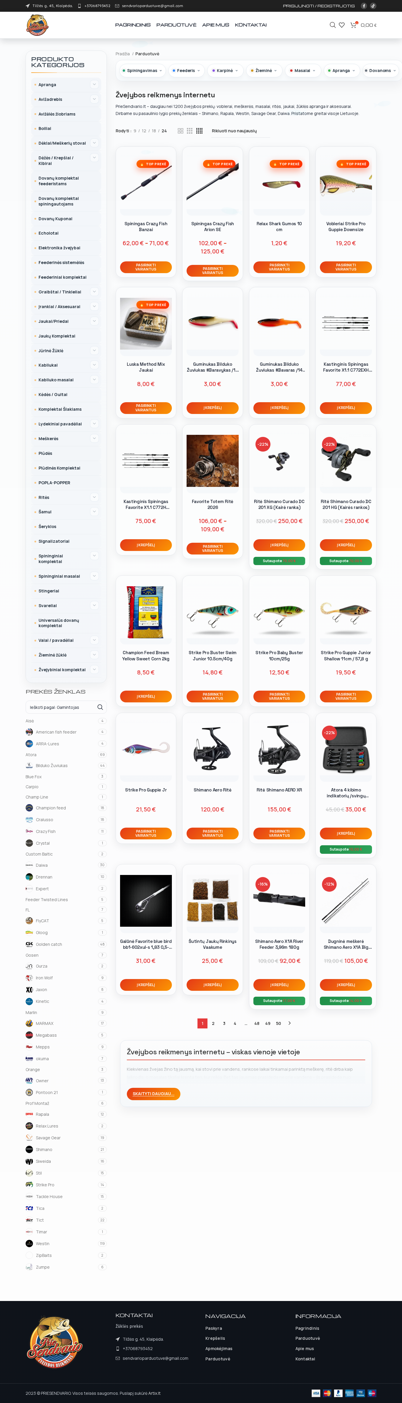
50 (278, 1023)
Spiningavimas (142, 70)
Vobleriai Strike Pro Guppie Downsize (346, 226)
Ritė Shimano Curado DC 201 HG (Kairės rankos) (346, 504)
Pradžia (123, 53)
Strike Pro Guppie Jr (146, 790)
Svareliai (48, 605)
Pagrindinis (307, 1328)
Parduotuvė (217, 1359)
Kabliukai (48, 365)
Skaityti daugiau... (154, 1093)
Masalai (302, 70)
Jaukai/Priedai (54, 321)
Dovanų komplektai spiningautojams (59, 201)
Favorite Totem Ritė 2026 (212, 504)
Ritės (44, 497)
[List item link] (93, 6)
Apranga (47, 84)
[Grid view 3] (189, 131)
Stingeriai (49, 591)
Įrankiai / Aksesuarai (59, 306)
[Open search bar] (333, 25)
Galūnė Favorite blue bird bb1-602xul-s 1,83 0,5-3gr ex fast (146, 947)
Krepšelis (215, 1338)
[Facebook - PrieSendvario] (364, 6)
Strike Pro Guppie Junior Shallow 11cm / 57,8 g (346, 655)
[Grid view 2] (180, 131)
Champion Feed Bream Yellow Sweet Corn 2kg (146, 655)
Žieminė (263, 70)
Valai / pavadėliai (56, 640)
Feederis (186, 70)
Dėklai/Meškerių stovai (62, 143)
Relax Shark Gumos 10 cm (279, 226)
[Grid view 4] (199, 131)
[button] (213, 408)
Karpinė (224, 70)
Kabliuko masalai (56, 380)
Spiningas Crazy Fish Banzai (145, 226)
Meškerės (48, 438)
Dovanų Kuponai (55, 218)
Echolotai (49, 233)
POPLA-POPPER (54, 482)
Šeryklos (47, 526)
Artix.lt (154, 1393)
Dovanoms (380, 70)
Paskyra (213, 1328)
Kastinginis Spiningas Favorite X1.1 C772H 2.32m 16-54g (146, 507)
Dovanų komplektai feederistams (59, 180)
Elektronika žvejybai (59, 247)
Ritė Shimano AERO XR (279, 790)
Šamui (45, 512)
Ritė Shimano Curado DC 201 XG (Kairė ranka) (279, 504)
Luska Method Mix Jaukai (146, 367)
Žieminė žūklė (53, 655)
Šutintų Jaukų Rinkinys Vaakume (212, 944)
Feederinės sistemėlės (61, 262)
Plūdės (45, 453)
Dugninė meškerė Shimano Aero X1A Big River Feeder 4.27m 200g (346, 947)
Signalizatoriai (54, 541)
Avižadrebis (50, 99)
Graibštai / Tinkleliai (60, 292)
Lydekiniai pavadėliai (60, 424)
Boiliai (45, 128)
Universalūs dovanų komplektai (59, 623)
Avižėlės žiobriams (57, 114)
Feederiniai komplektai (63, 277)
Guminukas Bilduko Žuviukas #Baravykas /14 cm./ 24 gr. (212, 370)
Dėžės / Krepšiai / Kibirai (56, 160)
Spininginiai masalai (59, 576)
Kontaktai (305, 1359)
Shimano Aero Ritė (213, 790)
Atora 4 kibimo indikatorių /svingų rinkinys (346, 796)
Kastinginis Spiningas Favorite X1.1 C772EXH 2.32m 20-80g (346, 370)
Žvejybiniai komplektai (62, 669)
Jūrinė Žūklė (51, 350)
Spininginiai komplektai (51, 558)
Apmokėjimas (218, 1348)
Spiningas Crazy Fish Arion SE (212, 226)
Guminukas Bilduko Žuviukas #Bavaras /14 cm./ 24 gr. (279, 370)
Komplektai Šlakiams (60, 409)
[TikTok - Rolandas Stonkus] (373, 6)
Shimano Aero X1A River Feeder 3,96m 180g (279, 944)
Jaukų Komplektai (57, 336)
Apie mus (304, 1348)
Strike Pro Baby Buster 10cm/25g (279, 655)
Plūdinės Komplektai (59, 468)
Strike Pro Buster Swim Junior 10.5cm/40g (213, 655)
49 (267, 1023)
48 (256, 1023)
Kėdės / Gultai (53, 394)
